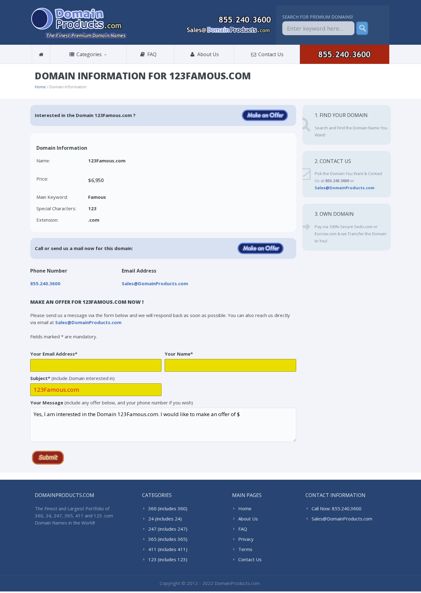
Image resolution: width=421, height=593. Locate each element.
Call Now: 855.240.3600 (337, 508)
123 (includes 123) (167, 559)
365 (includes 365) (167, 539)
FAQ (153, 54)
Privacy (246, 539)
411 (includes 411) (167, 549)
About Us (207, 54)
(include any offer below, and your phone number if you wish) (111, 402)
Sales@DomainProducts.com (342, 519)
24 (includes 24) (165, 519)
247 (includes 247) (167, 529)
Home (40, 87)
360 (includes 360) (167, 508)
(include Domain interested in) (72, 378)
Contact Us (270, 54)
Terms (245, 549)
